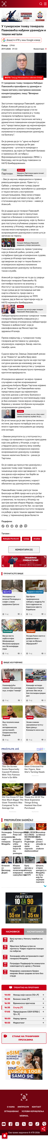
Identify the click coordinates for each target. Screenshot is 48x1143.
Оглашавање (11, 1111)
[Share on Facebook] (7, 526)
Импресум (23, 1107)
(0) (24, 549)
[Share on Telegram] (12, 526)
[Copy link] (2, 526)
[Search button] (40, 3)
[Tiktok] (37, 1124)
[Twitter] (24, 1124)
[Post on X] (16, 526)
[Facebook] (10, 1124)
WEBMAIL (24, 1116)
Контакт (36, 1107)
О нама (11, 1107)
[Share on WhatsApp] (21, 526)
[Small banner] (24, 907)
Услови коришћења (33, 1111)
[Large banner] (24, 16)
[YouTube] (4, 1124)
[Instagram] (17, 1124)
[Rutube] (30, 1124)
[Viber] (44, 1124)
